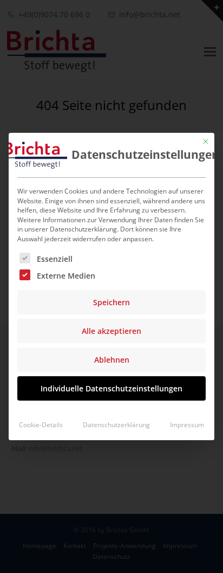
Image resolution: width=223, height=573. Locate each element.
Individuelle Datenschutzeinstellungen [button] (111, 388)
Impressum (187, 424)
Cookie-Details (41, 424)
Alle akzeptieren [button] (111, 331)
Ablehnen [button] (111, 360)
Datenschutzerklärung (116, 424)
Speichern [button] (111, 302)
